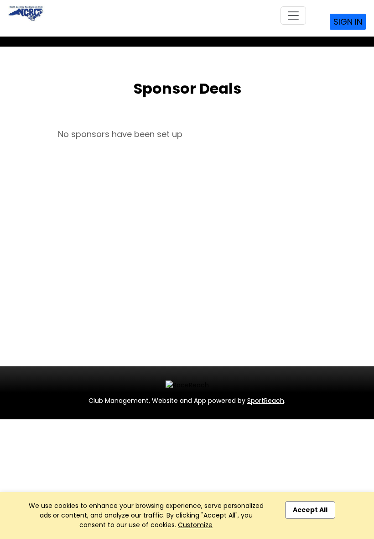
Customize (195, 524)
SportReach (265, 400)
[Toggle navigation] (293, 15)
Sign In (347, 21)
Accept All (310, 509)
